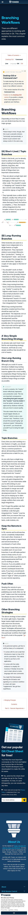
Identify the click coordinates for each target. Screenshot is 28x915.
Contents (14, 704)
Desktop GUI (9, 59)
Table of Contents (13, 55)
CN (22, 63)
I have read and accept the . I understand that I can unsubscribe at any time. (13, 792)
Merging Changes (10, 700)
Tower (14, 2)
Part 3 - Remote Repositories (14, 708)
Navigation (2, 2)
